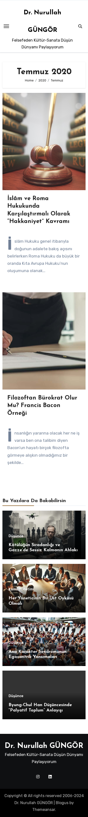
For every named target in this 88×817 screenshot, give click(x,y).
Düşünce (16, 536)
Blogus (62, 802)
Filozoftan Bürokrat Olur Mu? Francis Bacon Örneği (42, 405)
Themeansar (43, 809)
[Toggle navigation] (6, 26)
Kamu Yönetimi (21, 589)
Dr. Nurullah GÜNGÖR (44, 746)
